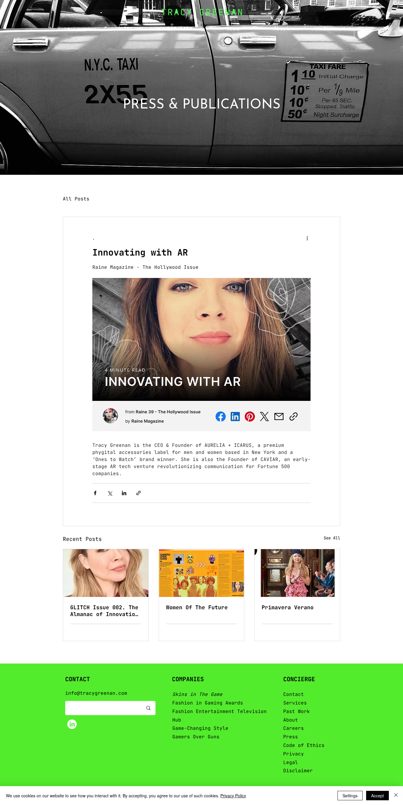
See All (332, 538)
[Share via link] (138, 493)
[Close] (395, 795)
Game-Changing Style (200, 728)
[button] (119, 28)
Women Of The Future (197, 607)
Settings (350, 796)
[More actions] (307, 238)
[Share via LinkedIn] (124, 493)
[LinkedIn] (72, 724)
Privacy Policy (233, 796)
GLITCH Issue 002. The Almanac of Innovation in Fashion (104, 611)
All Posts (76, 199)
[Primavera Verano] (297, 573)
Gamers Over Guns (195, 737)
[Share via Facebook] (95, 493)
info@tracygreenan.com (96, 693)
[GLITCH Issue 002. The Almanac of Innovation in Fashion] (105, 573)
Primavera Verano (288, 607)
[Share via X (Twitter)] (109, 493)
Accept (377, 796)
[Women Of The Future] (201, 573)
